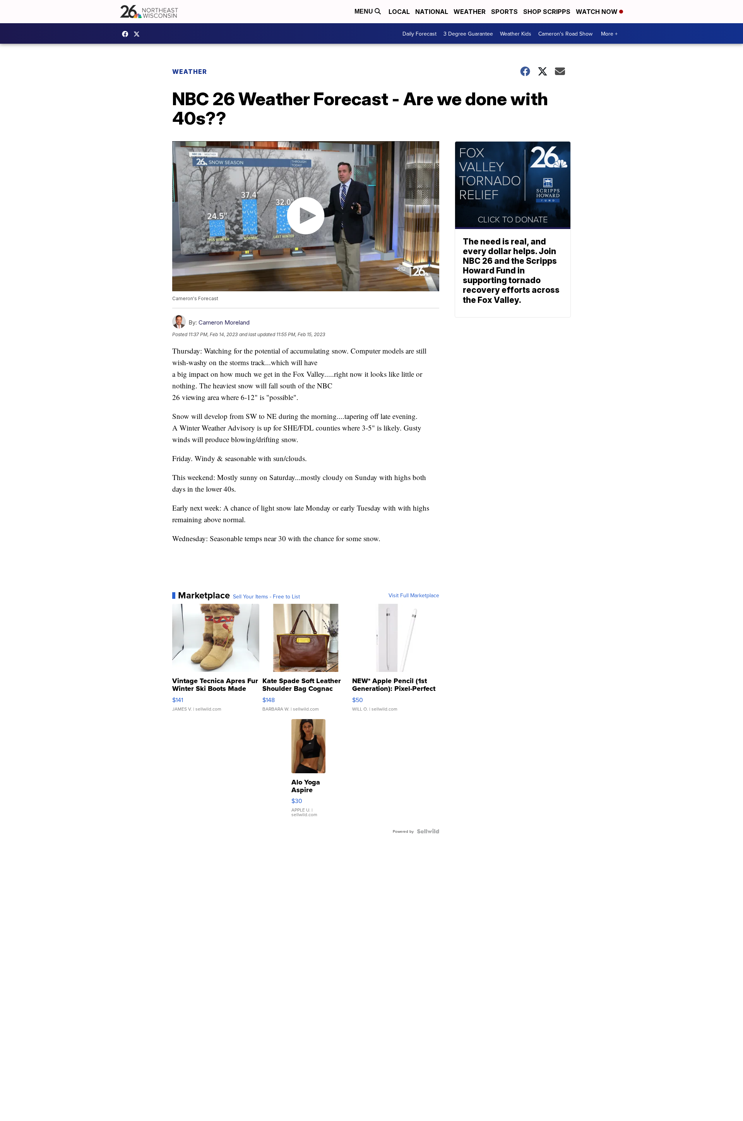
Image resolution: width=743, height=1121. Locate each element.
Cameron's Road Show (565, 34)
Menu (364, 11)
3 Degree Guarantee (468, 34)
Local (399, 11)
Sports (504, 11)
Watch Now (597, 11)
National (431, 11)
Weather (470, 11)
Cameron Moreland (224, 322)
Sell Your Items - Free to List (266, 596)
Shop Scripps (546, 11)
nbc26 (139, 34)
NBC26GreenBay (127, 34)
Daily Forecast (419, 34)
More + (609, 34)
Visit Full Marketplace (414, 595)
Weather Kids (515, 34)
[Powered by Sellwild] (428, 831)
